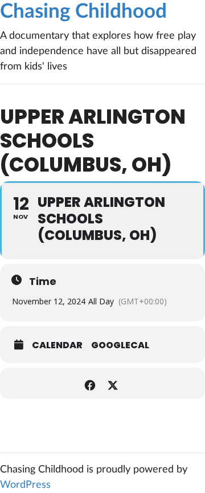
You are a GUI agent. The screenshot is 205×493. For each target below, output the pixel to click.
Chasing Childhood (83, 12)
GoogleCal (120, 345)
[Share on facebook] (90, 383)
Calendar (57, 345)
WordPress (25, 485)
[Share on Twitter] (112, 383)
